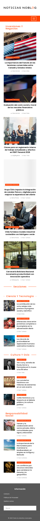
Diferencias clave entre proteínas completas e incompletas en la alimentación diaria (26, 325)
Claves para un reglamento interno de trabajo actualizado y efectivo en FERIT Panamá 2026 (20, 150)
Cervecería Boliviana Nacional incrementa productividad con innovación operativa (20, 274)
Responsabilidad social (23, 420)
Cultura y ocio (21, 359)
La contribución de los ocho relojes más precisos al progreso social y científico (26, 307)
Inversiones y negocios (12, 57)
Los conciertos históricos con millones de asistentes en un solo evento (26, 383)
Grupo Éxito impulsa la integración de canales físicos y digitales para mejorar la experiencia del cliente (20, 192)
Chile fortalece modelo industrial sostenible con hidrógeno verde (20, 233)
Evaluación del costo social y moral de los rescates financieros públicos (20, 107)
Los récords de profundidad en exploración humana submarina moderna (26, 342)
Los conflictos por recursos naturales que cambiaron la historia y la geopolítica (25, 470)
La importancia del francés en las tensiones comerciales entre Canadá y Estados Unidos (20, 65)
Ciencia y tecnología (23, 301)
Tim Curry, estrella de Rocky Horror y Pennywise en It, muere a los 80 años (26, 366)
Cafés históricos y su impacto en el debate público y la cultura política (26, 401)
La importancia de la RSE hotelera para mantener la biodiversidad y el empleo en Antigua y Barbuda (25, 449)
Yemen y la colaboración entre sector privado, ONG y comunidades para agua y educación (26, 428)
